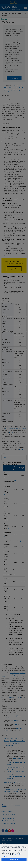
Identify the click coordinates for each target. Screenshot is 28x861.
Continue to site (14, 859)
